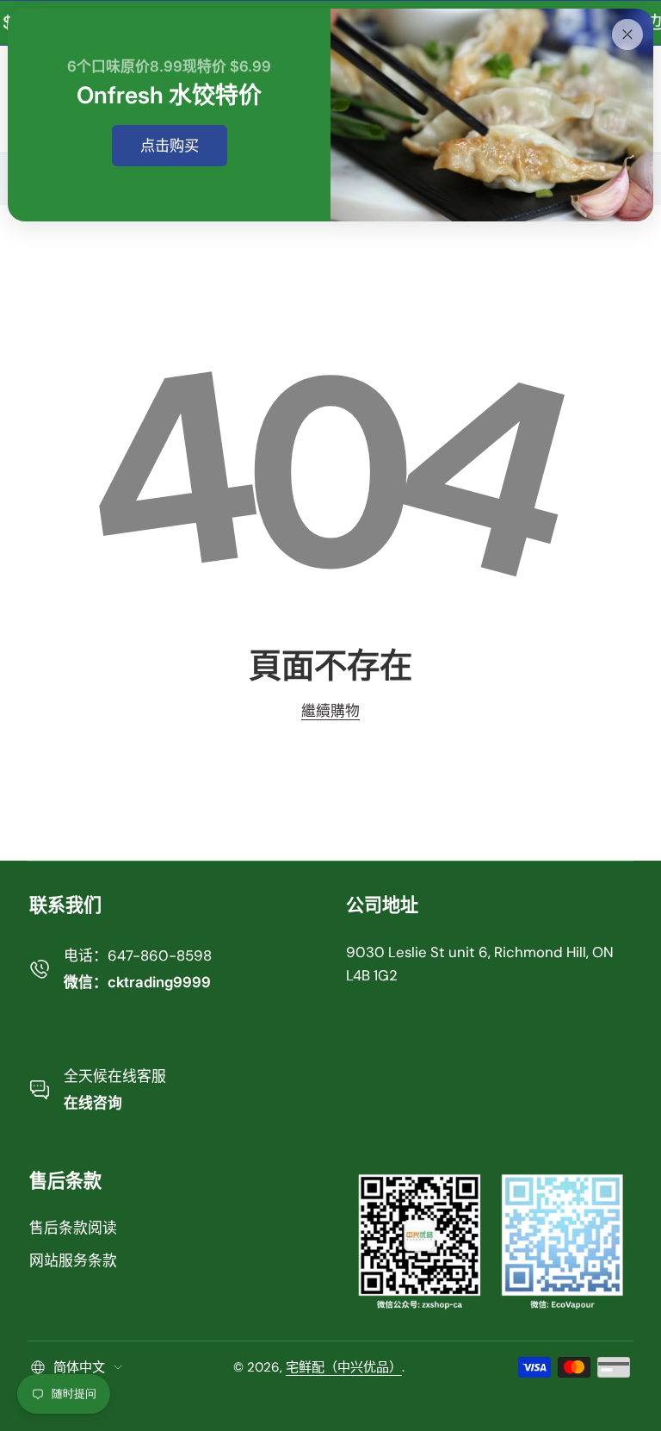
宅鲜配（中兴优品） (344, 1367)
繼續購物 (330, 710)
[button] (76, 1367)
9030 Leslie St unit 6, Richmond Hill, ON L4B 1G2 (480, 964)
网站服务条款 (73, 1260)
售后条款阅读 (73, 1227)
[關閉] (627, 34)
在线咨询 (93, 1102)
